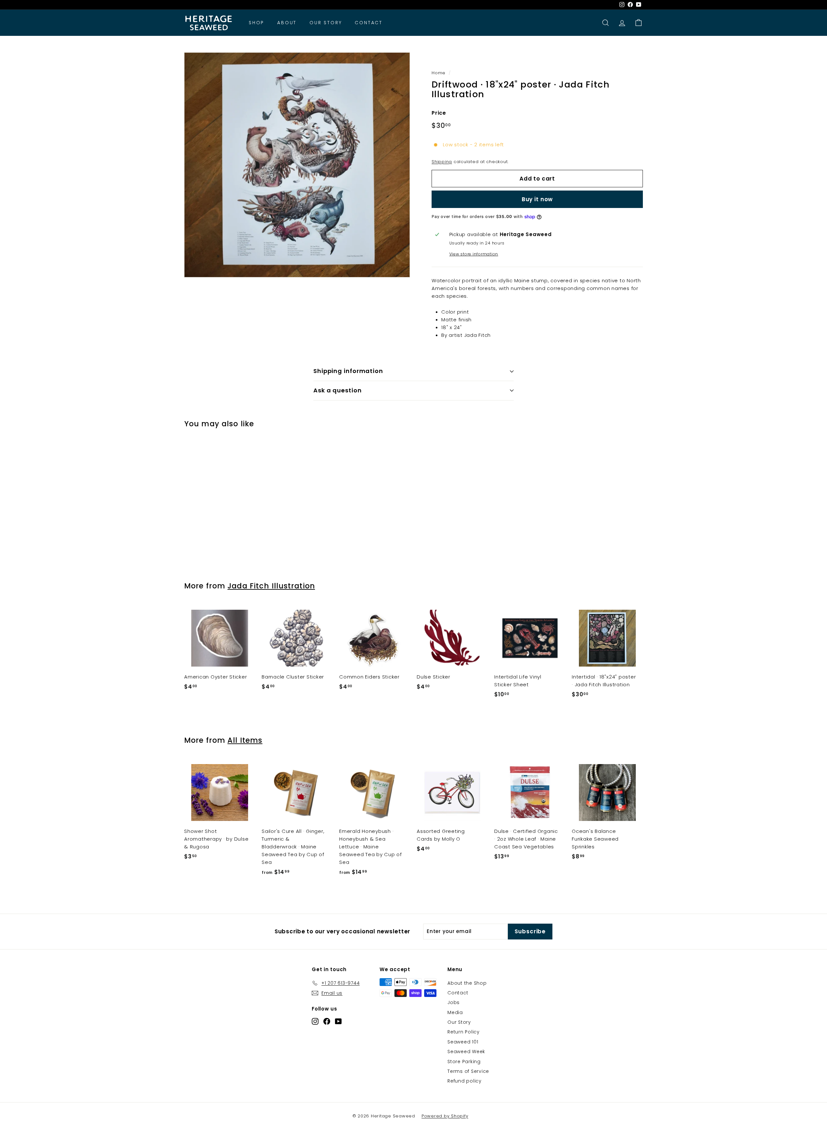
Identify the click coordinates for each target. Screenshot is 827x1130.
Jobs (453, 1002)
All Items (244, 740)
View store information (473, 254)
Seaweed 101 (462, 1042)
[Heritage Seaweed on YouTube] (338, 1021)
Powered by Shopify (445, 1116)
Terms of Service (468, 1071)
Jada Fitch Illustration (271, 586)
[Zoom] (297, 164)
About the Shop (467, 983)
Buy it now (537, 199)
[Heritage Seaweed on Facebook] (326, 1021)
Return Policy (463, 1032)
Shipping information (348, 371)
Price (439, 113)
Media (455, 1012)
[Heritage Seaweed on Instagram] (315, 1021)
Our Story (325, 23)
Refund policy (464, 1081)
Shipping (442, 161)
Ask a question (337, 390)
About (287, 23)
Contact (368, 23)
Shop (256, 23)
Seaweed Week (466, 1051)
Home (438, 73)
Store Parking (464, 1061)
